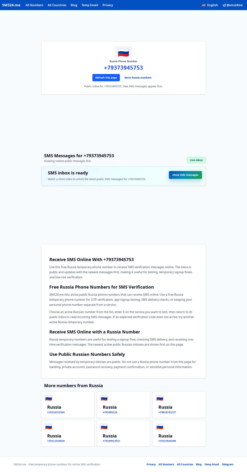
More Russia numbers (138, 77)
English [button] (210, 5)
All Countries (57, 5)
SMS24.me (11, 5)
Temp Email (90, 5)
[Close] (240, 453)
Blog (74, 5)
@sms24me (235, 5)
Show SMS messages (185, 174)
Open (194, 464)
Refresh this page (106, 77)
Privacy (108, 5)
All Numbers (34, 5)
